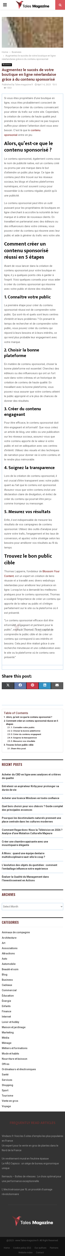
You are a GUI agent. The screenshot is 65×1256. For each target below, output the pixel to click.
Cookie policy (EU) (22, 1248)
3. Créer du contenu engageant (26, 734)
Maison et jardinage (13, 1027)
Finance (6, 1011)
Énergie (6, 1000)
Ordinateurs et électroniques (19, 1069)
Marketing (8, 1032)
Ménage (6, 1042)
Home (7, 1248)
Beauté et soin (10, 969)
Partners (54, 1248)
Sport (5, 1090)
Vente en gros (10, 1100)
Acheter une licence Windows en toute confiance (30, 798)
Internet (6, 1016)
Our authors (40, 1248)
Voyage (6, 1106)
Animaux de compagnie (16, 932)
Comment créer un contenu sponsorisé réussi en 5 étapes (32, 722)
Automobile (9, 963)
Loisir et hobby (10, 1022)
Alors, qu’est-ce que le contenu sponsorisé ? (29, 717)
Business (7, 65)
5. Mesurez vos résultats (23, 741)
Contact (40, 1252)
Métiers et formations (14, 1048)
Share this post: (18, 748)
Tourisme (7, 1095)
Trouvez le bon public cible (19, 744)
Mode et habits (10, 1053)
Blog (4, 974)
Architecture (9, 937)
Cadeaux (7, 985)
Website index (25, 1252)
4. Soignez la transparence (24, 737)
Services (7, 1079)
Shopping (7, 1085)
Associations (10, 948)
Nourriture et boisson (14, 1058)
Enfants (6, 1006)
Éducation (8, 995)
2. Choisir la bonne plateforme (25, 731)
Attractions (8, 953)
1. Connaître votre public (22, 727)
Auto (4, 958)
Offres (5, 1064)
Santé (5, 1074)
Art (3, 943)
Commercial (9, 990)
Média (5, 1037)
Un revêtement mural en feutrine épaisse (25, 1158)
